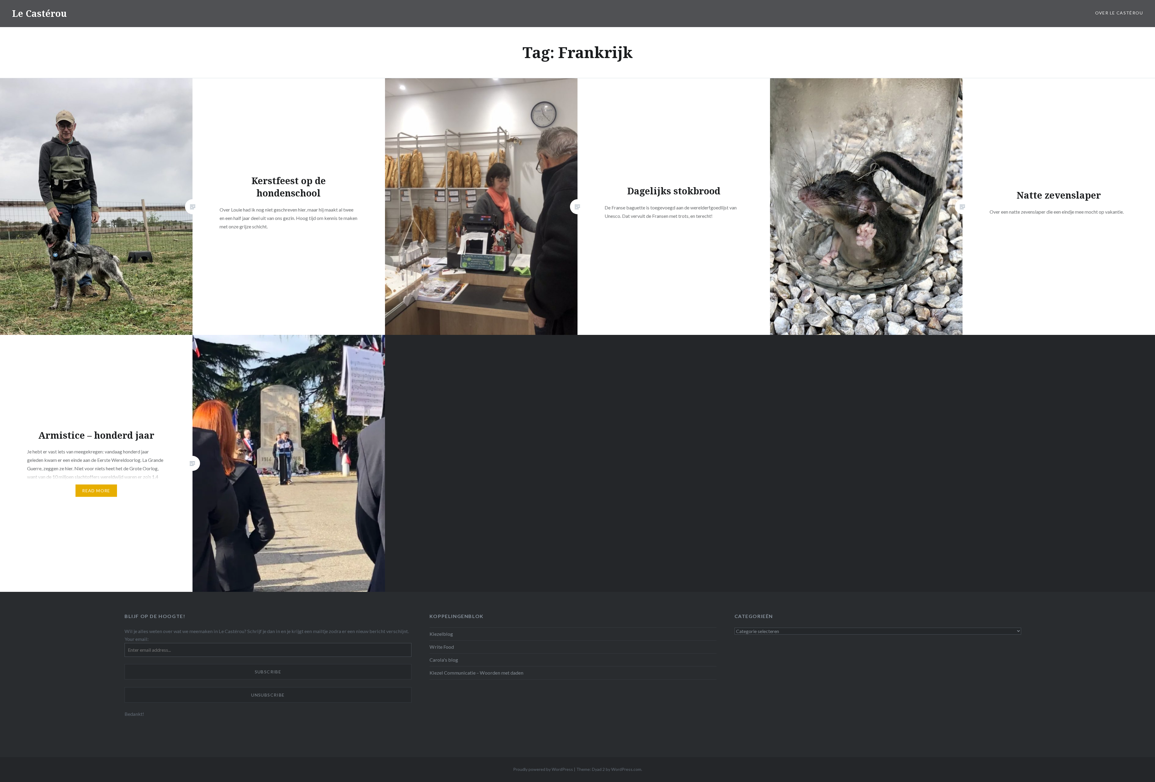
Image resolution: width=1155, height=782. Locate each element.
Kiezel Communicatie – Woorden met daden (476, 672)
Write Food (442, 647)
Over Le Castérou (1119, 12)
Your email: (137, 639)
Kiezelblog (441, 634)
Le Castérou (39, 13)
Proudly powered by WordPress (543, 769)
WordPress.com (626, 769)
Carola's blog (444, 660)
